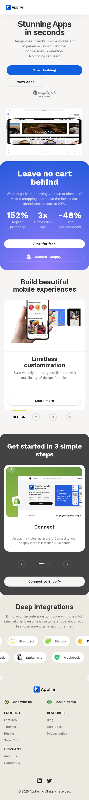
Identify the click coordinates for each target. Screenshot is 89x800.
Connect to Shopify (44, 581)
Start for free (44, 244)
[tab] (19, 418)
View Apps (25, 82)
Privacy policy (57, 733)
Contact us (12, 763)
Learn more (44, 401)
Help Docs (54, 727)
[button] (22, 564)
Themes (10, 727)
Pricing (9, 733)
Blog (50, 720)
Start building (44, 70)
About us (10, 756)
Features (10, 720)
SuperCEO (11, 740)
